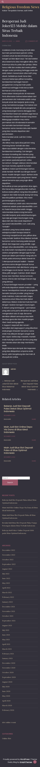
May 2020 (6, 696)
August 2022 (7, 569)
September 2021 (8, 621)
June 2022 (6, 578)
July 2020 (5, 687)
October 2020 (8, 672)
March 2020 (7, 705)
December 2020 (8, 663)
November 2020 (8, 668)
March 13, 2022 (7, 41)
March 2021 (7, 649)
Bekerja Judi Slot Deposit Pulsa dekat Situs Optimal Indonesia (17, 408)
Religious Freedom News (20, 7)
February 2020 (8, 710)
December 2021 (8, 607)
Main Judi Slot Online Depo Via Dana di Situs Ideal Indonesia (18, 429)
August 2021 (7, 625)
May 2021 (6, 639)
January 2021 (7, 658)
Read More (7, 419)
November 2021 (8, 611)
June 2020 (6, 691)
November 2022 (8, 555)
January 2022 (7, 602)
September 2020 (9, 677)
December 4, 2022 (9, 415)
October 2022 (7, 559)
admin (18, 41)
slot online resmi (9, 722)
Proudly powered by (16, 759)
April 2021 (6, 644)
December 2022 (8, 550)
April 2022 (6, 588)
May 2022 (6, 583)
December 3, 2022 (9, 436)
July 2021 (5, 630)
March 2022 (7, 592)
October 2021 (7, 616)
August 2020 (7, 682)
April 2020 (6, 701)
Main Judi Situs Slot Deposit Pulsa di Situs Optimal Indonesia (18, 450)
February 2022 (8, 597)
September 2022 (9, 564)
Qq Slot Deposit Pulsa (9, 364)
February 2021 (8, 654)
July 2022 (5, 574)
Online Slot (6, 45)
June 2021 (6, 635)
